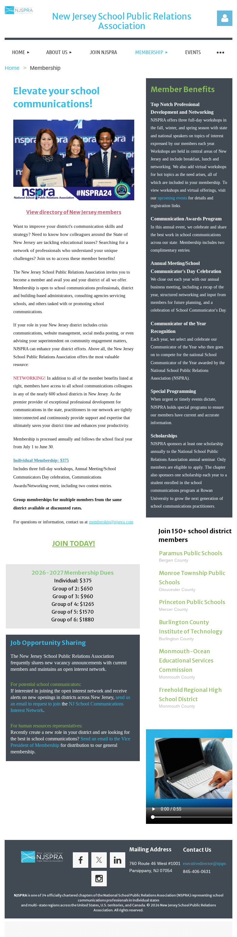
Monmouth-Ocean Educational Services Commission (186, 660)
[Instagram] (99, 878)
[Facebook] (80, 860)
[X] (99, 860)
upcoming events (172, 198)
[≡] (220, 52)
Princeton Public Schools (192, 602)
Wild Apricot (162, 929)
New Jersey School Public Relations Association (121, 21)
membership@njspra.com (111, 522)
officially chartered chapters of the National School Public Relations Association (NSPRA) (119, 895)
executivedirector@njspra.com (209, 863)
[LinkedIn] (117, 860)
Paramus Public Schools (190, 553)
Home (12, 68)
